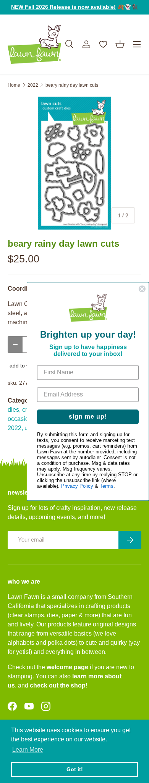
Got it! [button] (74, 769)
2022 (33, 85)
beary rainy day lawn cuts (71, 85)
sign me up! (88, 417)
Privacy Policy (77, 486)
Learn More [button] (27, 749)
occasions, (22, 419)
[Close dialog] (142, 289)
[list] (74, 163)
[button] (120, 44)
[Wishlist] (103, 44)
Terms (106, 486)
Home (14, 85)
